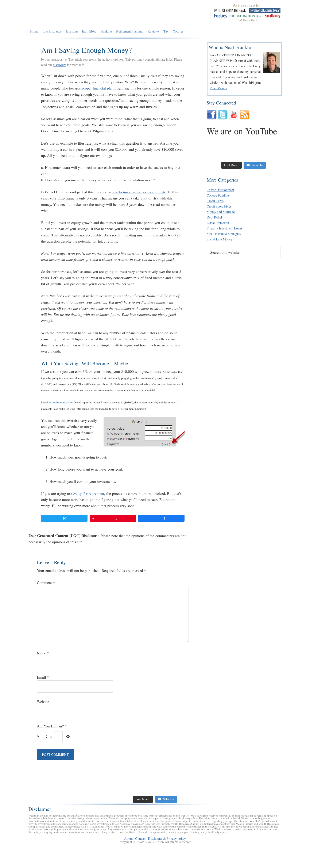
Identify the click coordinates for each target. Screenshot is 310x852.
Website (43, 701)
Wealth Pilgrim (67, 13)
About (128, 838)
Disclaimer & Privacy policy (167, 838)
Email (43, 677)
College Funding (218, 195)
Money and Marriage (221, 211)
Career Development (220, 189)
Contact (140, 838)
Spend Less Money (219, 239)
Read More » (218, 88)
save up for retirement (87, 493)
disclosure (59, 64)
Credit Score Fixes (219, 206)
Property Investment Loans (224, 228)
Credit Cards (215, 200)
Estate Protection (218, 222)
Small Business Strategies (224, 233)
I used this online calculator (57, 402)
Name (43, 652)
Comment (46, 582)
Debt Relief (214, 217)
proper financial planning (101, 88)
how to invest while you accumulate (139, 191)
